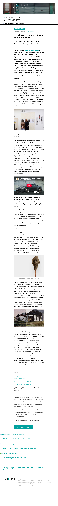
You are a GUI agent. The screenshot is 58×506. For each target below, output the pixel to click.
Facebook (49, 479)
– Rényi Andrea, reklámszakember (23, 384)
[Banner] (29, 6)
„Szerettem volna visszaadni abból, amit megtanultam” (28, 382)
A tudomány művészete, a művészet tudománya (20, 439)
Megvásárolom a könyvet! (23, 427)
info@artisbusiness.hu (23, 487)
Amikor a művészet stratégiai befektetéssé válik (20, 448)
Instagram (49, 480)
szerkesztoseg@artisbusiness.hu (25, 482)
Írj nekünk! (32, 482)
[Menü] (4, 20)
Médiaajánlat (33, 487)
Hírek (39, 479)
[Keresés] (4, 17)
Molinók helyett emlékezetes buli (15, 458)
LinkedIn (49, 482)
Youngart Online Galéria (32, 50)
